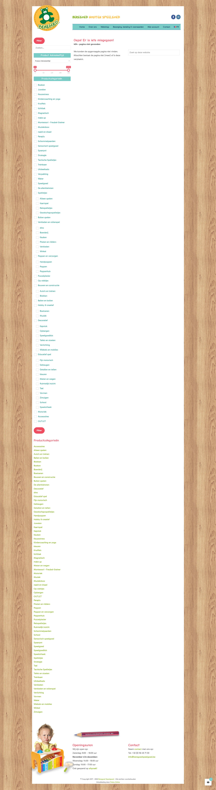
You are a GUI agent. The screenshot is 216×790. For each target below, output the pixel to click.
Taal (41, 388)
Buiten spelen (44, 217)
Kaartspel (44, 203)
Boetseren (44, 311)
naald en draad (44, 132)
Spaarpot (42, 150)
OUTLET (42, 421)
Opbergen (44, 331)
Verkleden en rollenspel (49, 222)
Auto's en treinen (47, 291)
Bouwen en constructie (48, 285)
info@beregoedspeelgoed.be (141, 757)
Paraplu (41, 136)
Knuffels (41, 103)
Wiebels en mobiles (49, 349)
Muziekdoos (43, 127)
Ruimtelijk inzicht (48, 383)
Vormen (43, 393)
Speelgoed (43, 183)
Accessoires (43, 416)
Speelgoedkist (46, 335)
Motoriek (42, 411)
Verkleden (44, 246)
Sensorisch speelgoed (48, 146)
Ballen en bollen (45, 300)
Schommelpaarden (46, 141)
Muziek (43, 315)
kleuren (43, 374)
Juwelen (42, 89)
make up (42, 117)
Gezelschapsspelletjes (50, 212)
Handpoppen (46, 262)
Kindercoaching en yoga (49, 99)
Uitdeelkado (43, 169)
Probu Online (115, 782)
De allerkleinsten (45, 188)
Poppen (43, 266)
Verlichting (45, 345)
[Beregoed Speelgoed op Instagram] (178, 17)
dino (42, 228)
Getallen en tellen (48, 369)
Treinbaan (42, 164)
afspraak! (93, 768)
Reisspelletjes (46, 208)
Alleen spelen (46, 198)
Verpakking (43, 174)
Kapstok (43, 326)
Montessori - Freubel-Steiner (51, 122)
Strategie (42, 155)
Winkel (43, 251)
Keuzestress (43, 94)
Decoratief (43, 320)
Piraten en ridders (48, 242)
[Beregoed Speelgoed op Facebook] (173, 17)
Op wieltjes (43, 280)
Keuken (43, 237)
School (43, 402)
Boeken (41, 85)
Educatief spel (44, 354)
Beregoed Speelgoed (106, 779)
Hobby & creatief (46, 305)
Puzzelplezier (44, 276)
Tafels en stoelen (47, 340)
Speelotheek (46, 407)
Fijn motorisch (46, 360)
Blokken (43, 296)
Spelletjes (42, 193)
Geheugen (44, 365)
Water (41, 178)
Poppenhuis (45, 271)
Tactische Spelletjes (47, 160)
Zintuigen (44, 397)
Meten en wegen (47, 379)
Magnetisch (43, 113)
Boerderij (44, 232)
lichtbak (41, 108)
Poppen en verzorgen (48, 256)
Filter (39, 40)
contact (138, 749)
